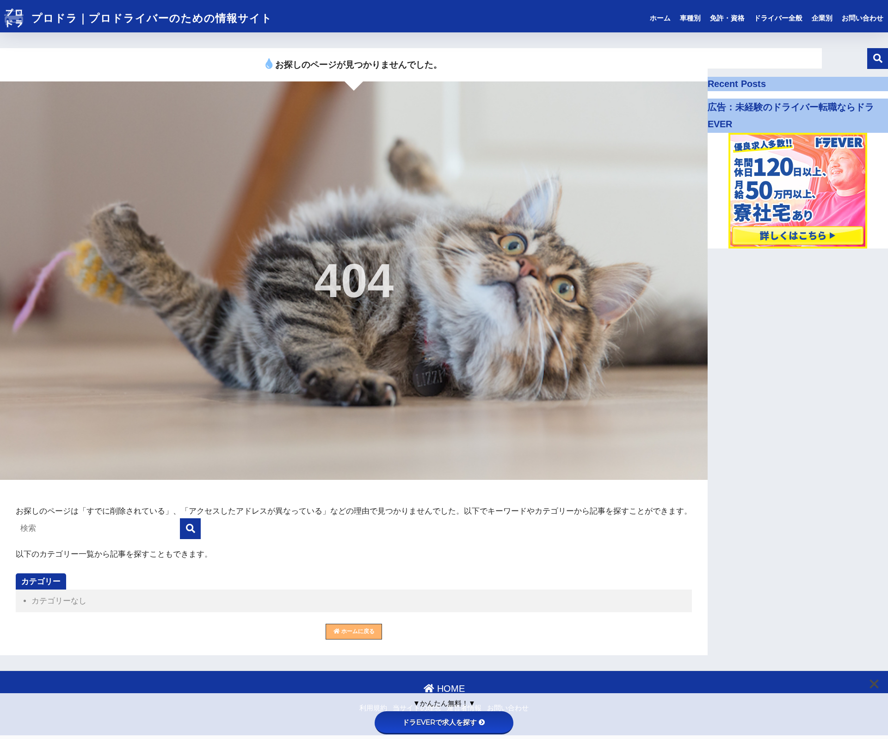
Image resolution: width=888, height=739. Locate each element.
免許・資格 (727, 18)
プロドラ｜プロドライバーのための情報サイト (150, 18)
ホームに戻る (357, 631)
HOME (449, 688)
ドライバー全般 (778, 18)
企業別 (822, 18)
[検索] (190, 528)
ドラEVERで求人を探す (439, 722)
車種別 (690, 18)
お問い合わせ (862, 18)
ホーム (660, 18)
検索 (877, 58)
